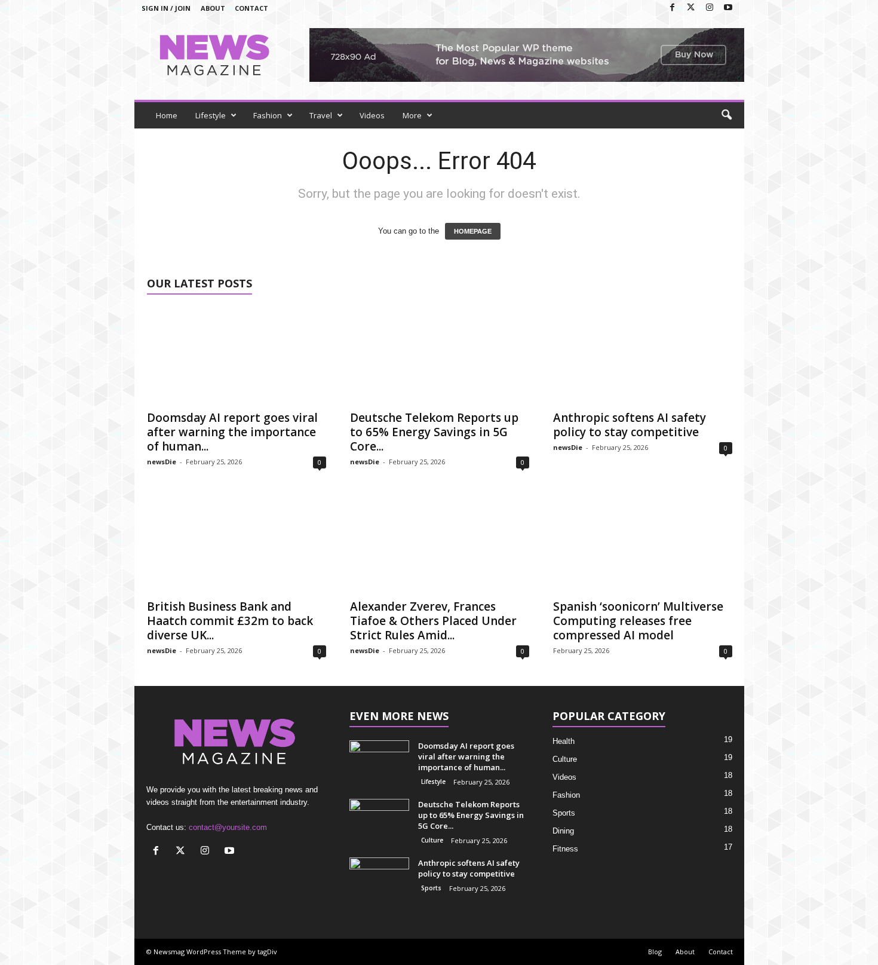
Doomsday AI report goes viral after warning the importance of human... (232, 432)
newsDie (161, 461)
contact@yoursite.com (228, 827)
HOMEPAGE (473, 231)
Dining (563, 830)
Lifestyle (210, 115)
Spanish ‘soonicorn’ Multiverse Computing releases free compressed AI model (638, 621)
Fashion (267, 115)
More (412, 115)
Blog (655, 951)
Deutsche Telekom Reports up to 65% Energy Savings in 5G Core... (434, 432)
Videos (372, 115)
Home (166, 115)
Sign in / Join (166, 8)
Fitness (565, 848)
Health (563, 741)
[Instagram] (709, 8)
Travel (320, 115)
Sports (431, 888)
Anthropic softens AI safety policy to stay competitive (629, 425)
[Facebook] (672, 8)
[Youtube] (728, 8)
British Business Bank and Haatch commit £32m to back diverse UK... (230, 621)
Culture (432, 840)
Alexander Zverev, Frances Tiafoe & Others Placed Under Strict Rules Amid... (433, 621)
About (213, 8)
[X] (691, 8)
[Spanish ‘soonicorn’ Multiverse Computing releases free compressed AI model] (642, 544)
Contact (251, 8)
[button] (726, 115)
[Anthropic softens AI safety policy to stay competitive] (642, 355)
